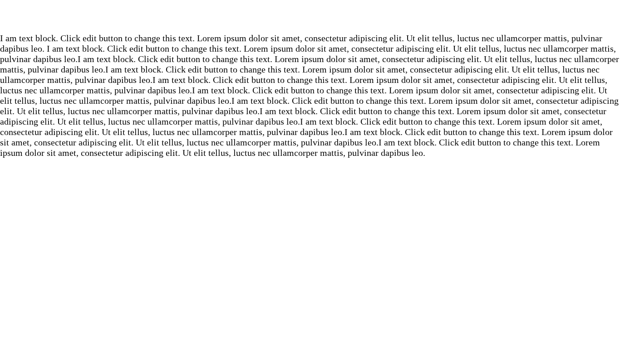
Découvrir (212, 45)
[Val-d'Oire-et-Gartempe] (90, 45)
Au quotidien (377, 45)
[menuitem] (212, 45)
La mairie (291, 45)
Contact (572, 45)
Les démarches (482, 45)
